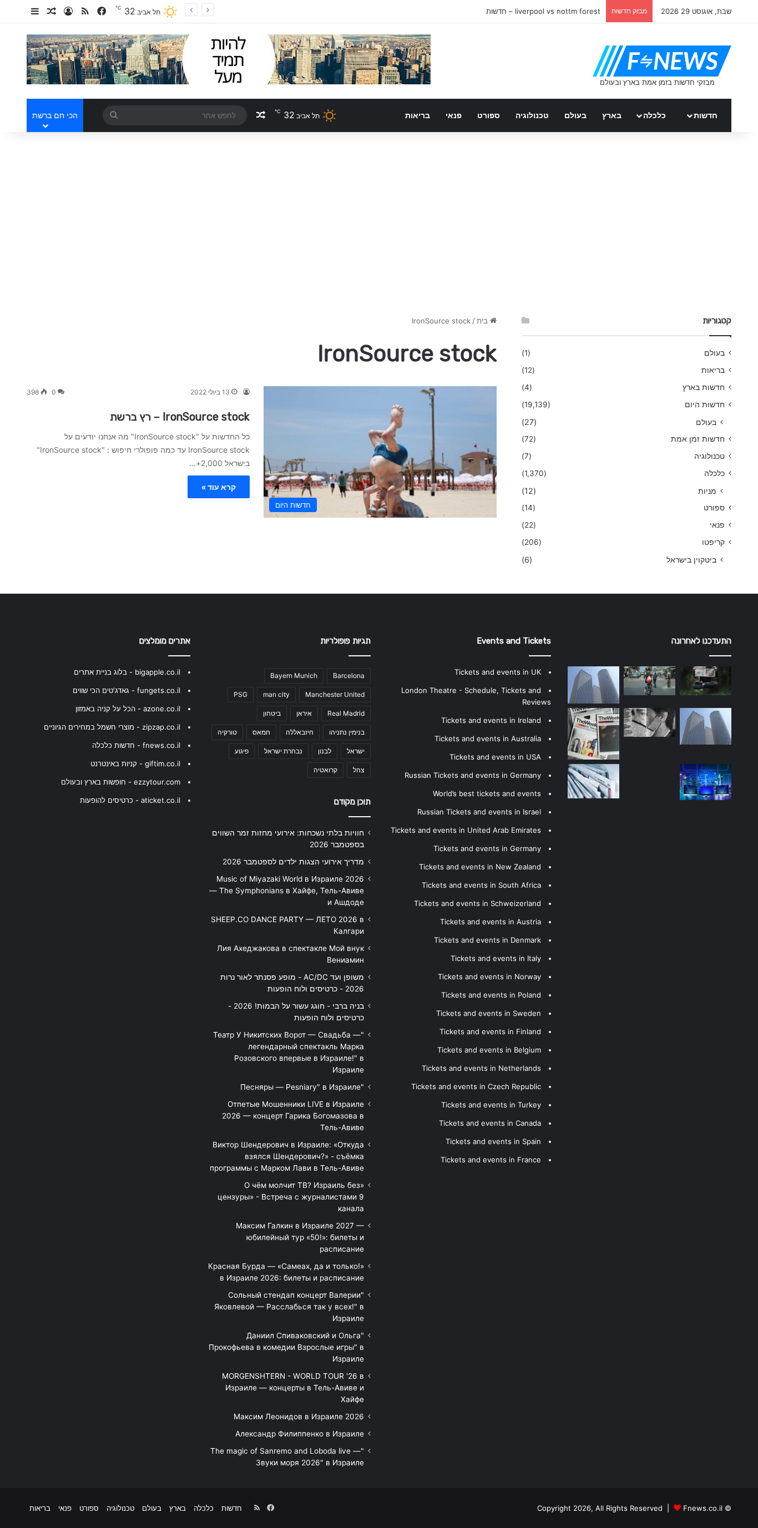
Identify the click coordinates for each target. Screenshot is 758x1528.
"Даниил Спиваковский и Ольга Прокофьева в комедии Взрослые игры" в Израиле (286, 1347)
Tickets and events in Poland (491, 994)
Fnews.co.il (702, 1508)
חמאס (261, 732)
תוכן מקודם (352, 802)
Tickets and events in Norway (489, 976)
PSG (240, 694)
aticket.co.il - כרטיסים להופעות (130, 800)
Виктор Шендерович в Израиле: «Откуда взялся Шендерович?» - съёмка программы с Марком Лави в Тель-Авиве (287, 1156)
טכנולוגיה (532, 115)
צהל (359, 770)
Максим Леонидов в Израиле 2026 (299, 1416)
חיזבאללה (300, 732)
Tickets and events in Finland (490, 1031)
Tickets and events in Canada (490, 1123)
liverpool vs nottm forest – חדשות (543, 11)
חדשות (705, 115)
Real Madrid (346, 713)
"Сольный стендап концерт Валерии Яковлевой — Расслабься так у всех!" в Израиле (289, 1307)
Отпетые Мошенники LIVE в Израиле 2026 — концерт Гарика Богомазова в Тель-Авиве (293, 1116)
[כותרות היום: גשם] (593, 781)
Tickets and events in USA (495, 756)
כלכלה (654, 115)
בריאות (417, 115)
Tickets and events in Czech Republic (476, 1086)
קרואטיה (325, 770)
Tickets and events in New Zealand (480, 866)
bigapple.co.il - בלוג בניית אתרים (127, 671)
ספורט (488, 115)
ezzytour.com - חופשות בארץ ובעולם (120, 781)
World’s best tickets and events (487, 793)
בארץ (611, 115)
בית (483, 320)
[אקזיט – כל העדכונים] (705, 680)
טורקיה (227, 732)
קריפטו (713, 542)
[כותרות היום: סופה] (649, 680)
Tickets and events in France (491, 1159)
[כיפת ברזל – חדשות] (593, 734)
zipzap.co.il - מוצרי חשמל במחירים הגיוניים (112, 726)
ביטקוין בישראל (691, 559)
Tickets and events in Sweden (488, 1013)
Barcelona (349, 675)
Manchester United (335, 694)
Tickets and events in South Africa (481, 885)
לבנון (324, 751)
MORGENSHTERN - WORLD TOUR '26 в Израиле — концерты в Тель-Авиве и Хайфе (293, 1388)
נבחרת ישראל (283, 751)
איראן (304, 713)
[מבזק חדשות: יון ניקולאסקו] (649, 778)
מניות (707, 490)
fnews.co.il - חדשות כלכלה (136, 745)
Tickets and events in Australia (487, 738)
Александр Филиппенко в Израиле (299, 1433)
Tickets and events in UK (497, 671)
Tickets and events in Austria (490, 921)
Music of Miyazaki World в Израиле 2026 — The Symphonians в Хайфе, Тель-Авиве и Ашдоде (286, 890)
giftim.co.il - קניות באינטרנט (135, 763)
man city (276, 694)
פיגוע (242, 751)
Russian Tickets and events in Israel (479, 811)
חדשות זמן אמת (698, 438)
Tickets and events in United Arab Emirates (466, 830)
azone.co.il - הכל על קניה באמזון (127, 708)
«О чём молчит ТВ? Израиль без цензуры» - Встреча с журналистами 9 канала (291, 1197)
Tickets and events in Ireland (491, 720)
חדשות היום (705, 404)
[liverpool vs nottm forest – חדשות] (705, 726)
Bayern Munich (293, 675)
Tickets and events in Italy (496, 958)
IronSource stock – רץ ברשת (180, 416)
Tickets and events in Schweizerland (477, 903)
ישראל (356, 751)
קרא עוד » (218, 487)
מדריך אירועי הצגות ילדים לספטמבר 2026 (293, 861)
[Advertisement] (379, 220)
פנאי (454, 115)
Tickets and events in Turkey (491, 1104)
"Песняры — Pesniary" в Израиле (302, 1086)
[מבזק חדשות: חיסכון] (649, 722)
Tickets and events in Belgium (489, 1049)
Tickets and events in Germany (487, 848)
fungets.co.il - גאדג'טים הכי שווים (126, 690)
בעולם (575, 115)
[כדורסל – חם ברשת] (705, 782)
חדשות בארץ (704, 387)
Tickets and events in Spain (493, 1141)
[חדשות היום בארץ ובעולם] (662, 61)
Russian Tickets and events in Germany (473, 775)
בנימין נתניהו (347, 732)
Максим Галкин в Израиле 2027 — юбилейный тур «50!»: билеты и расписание (300, 1237)
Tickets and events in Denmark (487, 939)
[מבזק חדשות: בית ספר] (593, 685)
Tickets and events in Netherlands (481, 1068)
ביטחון (272, 713)
